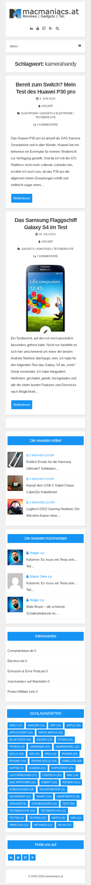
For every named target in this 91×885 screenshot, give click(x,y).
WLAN (64, 825)
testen (16, 817)
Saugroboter (52, 789)
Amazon (36, 725)
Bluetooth (20, 739)
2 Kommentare (47, 124)
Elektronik (29, 113)
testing (37, 817)
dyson (65, 739)
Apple (73, 725)
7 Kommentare (47, 256)
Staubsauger (44, 803)
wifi (76, 817)
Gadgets (27, 248)
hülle (16, 753)
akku (15, 725)
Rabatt (49, 782)
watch (58, 817)
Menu (14, 46)
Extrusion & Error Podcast (26, 671)
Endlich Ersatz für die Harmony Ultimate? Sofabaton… (48, 465)
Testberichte (46, 117)
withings (43, 825)
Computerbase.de (20, 651)
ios (34, 753)
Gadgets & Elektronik (56, 113)
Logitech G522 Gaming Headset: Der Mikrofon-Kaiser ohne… (53, 512)
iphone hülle (44, 761)
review (71, 782)
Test (69, 803)
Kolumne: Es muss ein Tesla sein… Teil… (52, 563)
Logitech (51, 775)
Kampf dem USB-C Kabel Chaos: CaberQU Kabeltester (50, 488)
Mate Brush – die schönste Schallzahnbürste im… (45, 610)
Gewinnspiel (67, 746)
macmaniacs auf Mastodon (27, 681)
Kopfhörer (62, 768)
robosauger (21, 789)
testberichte (22, 810)
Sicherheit (20, 796)
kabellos (72, 761)
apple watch (50, 732)
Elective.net (16, 661)
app (55, 725)
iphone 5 (17, 761)
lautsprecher (23, 775)
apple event (21, 732)
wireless (18, 825)
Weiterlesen (21, 198)
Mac (72, 775)
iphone (70, 753)
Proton (12, 691)
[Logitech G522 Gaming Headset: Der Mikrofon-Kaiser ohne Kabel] (15, 507)
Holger (47, 106)
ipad (50, 753)
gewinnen (40, 746)
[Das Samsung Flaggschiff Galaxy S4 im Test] (45, 303)
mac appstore (22, 782)
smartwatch (68, 796)
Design (44, 739)
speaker (17, 803)
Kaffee (16, 768)
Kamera (37, 768)
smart (43, 796)
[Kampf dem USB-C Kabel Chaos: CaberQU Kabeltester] (15, 483)
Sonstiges (43, 248)
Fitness (17, 746)
